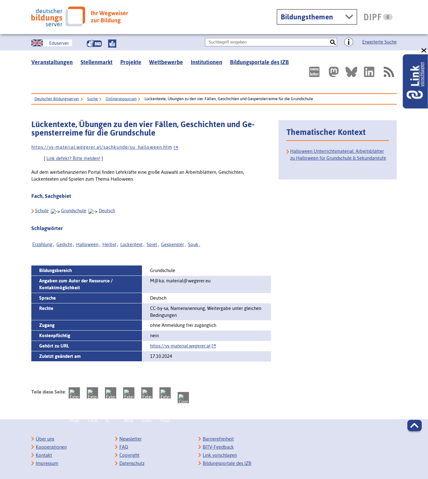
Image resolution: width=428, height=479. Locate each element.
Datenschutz (131, 463)
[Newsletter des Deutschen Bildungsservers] (314, 72)
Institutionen (206, 62)
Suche (92, 98)
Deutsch (107, 210)
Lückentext (131, 244)
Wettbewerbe (166, 62)
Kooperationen (51, 447)
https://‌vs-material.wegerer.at (180, 345)
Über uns (45, 438)
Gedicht (64, 244)
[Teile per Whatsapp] (128, 393)
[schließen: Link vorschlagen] (424, 50)
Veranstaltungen (52, 62)
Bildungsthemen (307, 17)
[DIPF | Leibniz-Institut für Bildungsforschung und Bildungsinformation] (378, 17)
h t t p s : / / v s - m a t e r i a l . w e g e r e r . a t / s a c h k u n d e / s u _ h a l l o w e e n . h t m (101, 147)
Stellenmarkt (96, 62)
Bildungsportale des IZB (259, 62)
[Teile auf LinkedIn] (147, 393)
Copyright (129, 455)
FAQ (123, 447)
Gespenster (172, 244)
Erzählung (42, 244)
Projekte (130, 62)
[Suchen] (333, 42)
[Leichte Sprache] (112, 43)
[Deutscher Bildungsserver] (79, 16)
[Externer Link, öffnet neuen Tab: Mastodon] (334, 72)
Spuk (193, 244)
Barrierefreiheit (218, 438)
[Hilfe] (348, 42)
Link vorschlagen (220, 455)
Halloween (87, 244)
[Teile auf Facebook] (92, 393)
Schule (42, 210)
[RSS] (388, 72)
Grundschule (73, 210)
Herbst (109, 244)
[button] (414, 425)
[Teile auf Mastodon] (74, 393)
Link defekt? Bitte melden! (73, 158)
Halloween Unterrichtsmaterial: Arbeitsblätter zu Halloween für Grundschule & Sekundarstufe (338, 154)
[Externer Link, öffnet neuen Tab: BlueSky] (351, 72)
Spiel (152, 244)
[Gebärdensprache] (94, 43)
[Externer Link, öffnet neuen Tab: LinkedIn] (369, 72)
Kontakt (44, 455)
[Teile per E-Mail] (165, 393)
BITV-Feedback (218, 447)
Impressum (47, 463)
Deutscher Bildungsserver (56, 98)
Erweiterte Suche (379, 41)
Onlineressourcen (121, 98)
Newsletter (130, 438)
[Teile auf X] (110, 393)
